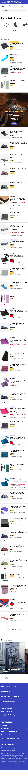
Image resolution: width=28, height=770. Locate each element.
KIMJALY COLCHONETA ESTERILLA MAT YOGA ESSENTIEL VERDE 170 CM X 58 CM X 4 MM (18, 143)
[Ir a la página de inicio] (12, 6)
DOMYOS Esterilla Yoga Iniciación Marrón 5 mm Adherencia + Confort (18, 545)
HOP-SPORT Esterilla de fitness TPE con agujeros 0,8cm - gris (18, 519)
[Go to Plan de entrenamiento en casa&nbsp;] (23, 671)
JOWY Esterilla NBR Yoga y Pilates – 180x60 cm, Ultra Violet (18, 507)
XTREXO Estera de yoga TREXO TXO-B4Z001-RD (18, 615)
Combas (6, 29)
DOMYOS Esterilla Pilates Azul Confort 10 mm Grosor (17, 451)
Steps (25, 29)
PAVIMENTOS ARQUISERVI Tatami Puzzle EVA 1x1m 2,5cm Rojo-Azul (18, 601)
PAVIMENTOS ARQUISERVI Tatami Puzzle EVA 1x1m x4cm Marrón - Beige (18, 199)
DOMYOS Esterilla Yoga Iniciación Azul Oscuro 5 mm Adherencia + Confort (18, 325)
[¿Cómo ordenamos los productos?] (2, 39)
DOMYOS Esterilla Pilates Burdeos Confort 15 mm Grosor (18, 365)
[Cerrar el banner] (26, 2)
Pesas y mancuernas (16, 30)
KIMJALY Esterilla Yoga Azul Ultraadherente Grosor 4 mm (17, 493)
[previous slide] (2, 677)
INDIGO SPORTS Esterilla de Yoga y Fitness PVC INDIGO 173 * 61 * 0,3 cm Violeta (18, 340)
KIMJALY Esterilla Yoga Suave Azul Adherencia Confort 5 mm (18, 394)
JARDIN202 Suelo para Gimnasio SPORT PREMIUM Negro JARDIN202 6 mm (18, 353)
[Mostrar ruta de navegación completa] (1, 14)
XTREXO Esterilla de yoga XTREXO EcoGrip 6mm (18, 295)
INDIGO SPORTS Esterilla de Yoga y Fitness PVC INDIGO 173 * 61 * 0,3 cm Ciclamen (18, 410)
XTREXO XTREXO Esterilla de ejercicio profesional (17, 573)
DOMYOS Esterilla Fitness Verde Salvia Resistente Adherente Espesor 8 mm (17, 228)
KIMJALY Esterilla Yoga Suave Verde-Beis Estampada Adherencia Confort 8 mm (18, 560)
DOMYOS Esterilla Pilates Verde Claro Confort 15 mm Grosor (17, 269)
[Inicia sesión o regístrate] (22, 6)
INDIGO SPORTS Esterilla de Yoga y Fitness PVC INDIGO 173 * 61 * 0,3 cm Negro (18, 312)
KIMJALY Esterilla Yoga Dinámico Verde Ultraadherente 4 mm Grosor (18, 183)
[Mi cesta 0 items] (25, 6)
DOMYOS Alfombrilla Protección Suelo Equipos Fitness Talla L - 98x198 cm (17, 156)
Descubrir (14, 123)
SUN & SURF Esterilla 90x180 (16, 55)
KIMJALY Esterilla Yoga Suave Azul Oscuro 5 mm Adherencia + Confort (18, 531)
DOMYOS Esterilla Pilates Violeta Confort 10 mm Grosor (17, 422)
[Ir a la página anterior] (9, 629)
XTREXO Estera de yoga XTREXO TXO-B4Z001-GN (17, 81)
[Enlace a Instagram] (11, 715)
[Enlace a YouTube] (8, 715)
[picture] (4, 46)
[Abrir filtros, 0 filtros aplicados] (3, 35)
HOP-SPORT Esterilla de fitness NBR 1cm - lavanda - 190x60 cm (18, 586)
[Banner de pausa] (24, 2)
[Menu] (2, 6)
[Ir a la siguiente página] (19, 629)
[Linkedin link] (14, 715)
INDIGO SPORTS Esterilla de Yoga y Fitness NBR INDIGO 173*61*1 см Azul (18, 480)
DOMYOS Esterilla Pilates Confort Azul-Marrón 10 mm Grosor (18, 69)
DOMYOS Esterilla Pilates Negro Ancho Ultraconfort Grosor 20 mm (18, 213)
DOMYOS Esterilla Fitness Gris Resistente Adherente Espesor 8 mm (18, 242)
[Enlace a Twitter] (5, 715)
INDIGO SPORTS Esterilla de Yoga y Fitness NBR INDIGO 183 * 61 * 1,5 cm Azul (18, 438)
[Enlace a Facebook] (2, 715)
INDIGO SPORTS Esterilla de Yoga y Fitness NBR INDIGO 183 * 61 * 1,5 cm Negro (18, 256)
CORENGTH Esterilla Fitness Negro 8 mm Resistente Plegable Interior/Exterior (18, 131)
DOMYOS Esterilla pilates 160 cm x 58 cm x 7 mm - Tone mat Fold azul (18, 283)
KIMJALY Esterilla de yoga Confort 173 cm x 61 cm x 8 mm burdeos (18, 169)
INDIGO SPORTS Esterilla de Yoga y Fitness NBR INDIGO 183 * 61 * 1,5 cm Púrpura (18, 381)
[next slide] (6, 677)
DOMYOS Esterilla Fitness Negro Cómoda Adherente (17, 44)
